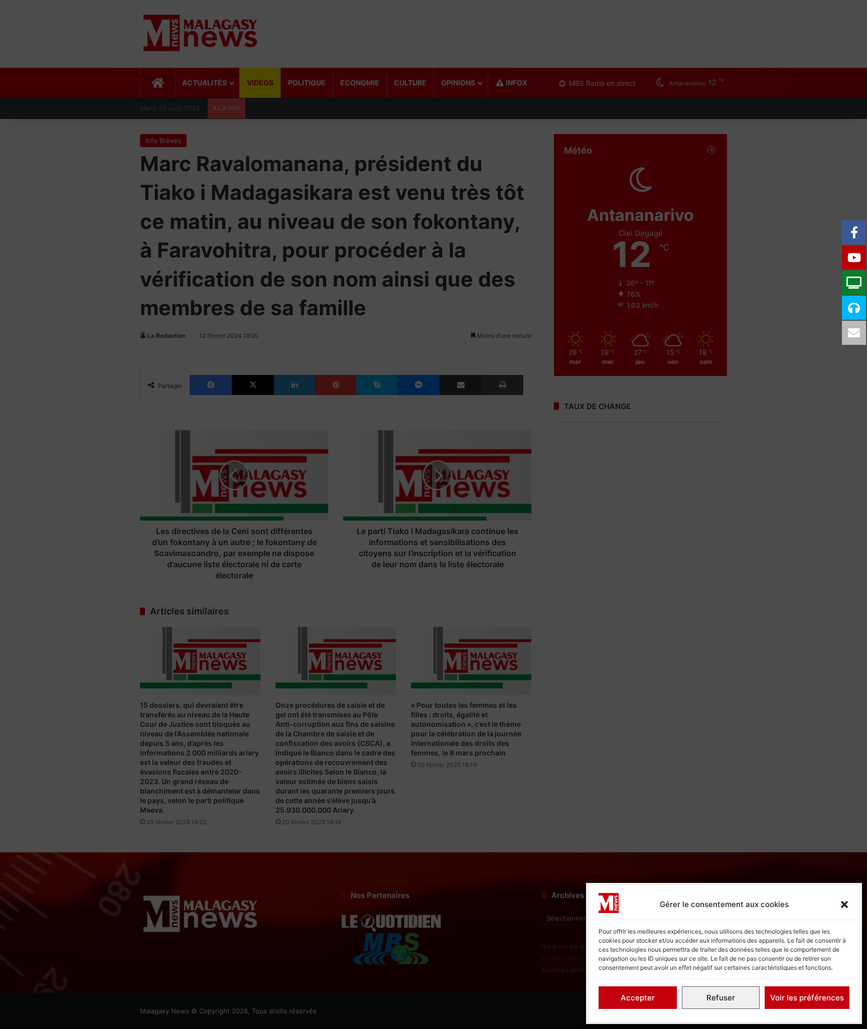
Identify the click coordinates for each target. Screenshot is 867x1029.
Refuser (720, 997)
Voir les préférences (807, 997)
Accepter (638, 997)
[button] (844, 904)
